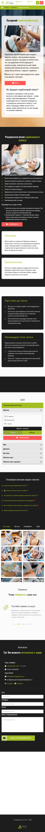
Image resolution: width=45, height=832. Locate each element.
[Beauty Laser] (9, 2)
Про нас (17, 526)
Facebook (20, 684)
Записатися (24, 438)
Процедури (6, 526)
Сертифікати (28, 526)
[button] (13, 624)
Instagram (10, 684)
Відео (38, 526)
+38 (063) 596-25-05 (13, 666)
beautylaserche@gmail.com (15, 676)
